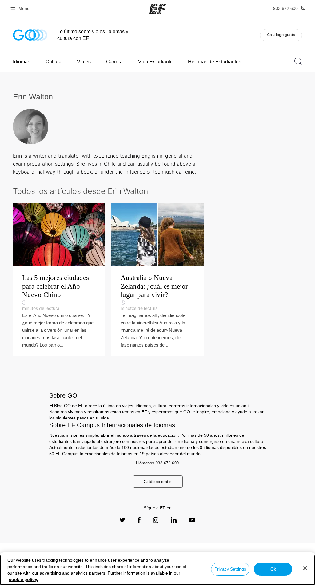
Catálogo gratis (281, 34)
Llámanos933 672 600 (157, 463)
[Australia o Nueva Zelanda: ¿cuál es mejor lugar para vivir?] (157, 279)
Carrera (114, 61)
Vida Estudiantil (155, 61)
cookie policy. (23, 579)
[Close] (305, 568)
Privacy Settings (230, 569)
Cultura (54, 61)
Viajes (84, 61)
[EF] (157, 9)
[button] (21, 8)
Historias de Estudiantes (214, 61)
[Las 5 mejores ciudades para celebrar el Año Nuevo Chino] (59, 279)
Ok (273, 569)
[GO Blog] (30, 35)
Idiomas (21, 61)
